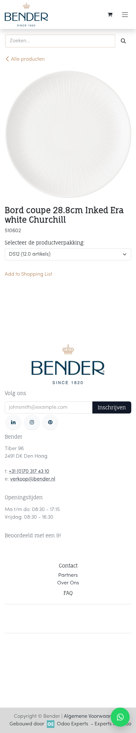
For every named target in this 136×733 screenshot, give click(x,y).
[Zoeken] (123, 41)
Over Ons (68, 583)
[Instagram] (32, 422)
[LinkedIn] (13, 422)
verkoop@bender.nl (32, 479)
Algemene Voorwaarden (92, 716)
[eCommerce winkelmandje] (109, 14)
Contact (68, 565)
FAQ (68, 593)
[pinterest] (50, 422)
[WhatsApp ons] (120, 717)
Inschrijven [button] (112, 407)
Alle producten (28, 59)
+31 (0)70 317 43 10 (29, 471)
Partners (68, 575)
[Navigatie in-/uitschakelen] (125, 14)
